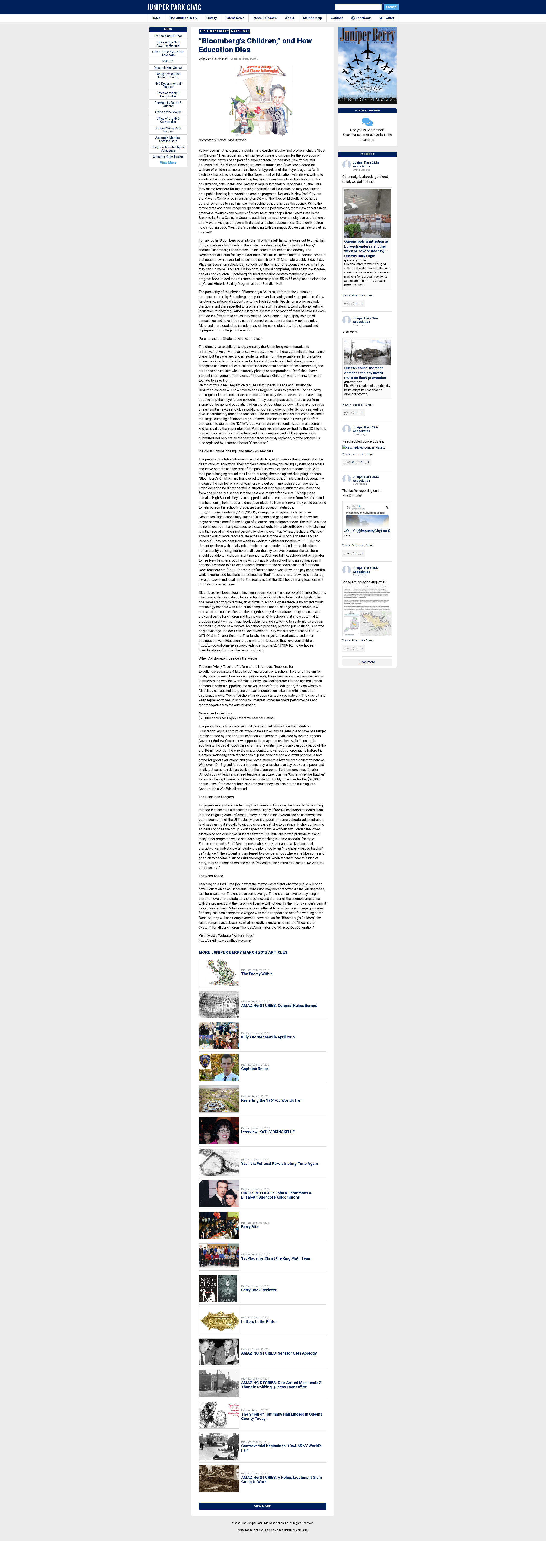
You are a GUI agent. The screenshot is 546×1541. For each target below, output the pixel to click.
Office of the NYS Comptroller (168, 94)
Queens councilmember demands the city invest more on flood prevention (365, 373)
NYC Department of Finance (168, 85)
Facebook (363, 18)
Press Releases (264, 18)
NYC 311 (168, 61)
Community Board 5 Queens (168, 104)
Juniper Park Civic (174, 7)
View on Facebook (352, 295)
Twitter (389, 18)
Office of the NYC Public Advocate (168, 53)
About (290, 18)
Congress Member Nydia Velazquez (168, 148)
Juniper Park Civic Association (366, 164)
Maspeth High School (168, 67)
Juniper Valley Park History (168, 129)
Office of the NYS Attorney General (168, 44)
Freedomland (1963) (168, 36)
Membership (312, 18)
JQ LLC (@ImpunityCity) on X (367, 531)
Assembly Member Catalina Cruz (168, 139)
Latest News (234, 18)
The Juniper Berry (183, 18)
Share (369, 295)
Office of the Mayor (168, 112)
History (211, 18)
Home (156, 18)
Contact (337, 18)
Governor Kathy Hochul (168, 156)
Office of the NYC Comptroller (168, 120)
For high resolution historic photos (168, 75)
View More (262, 1506)
